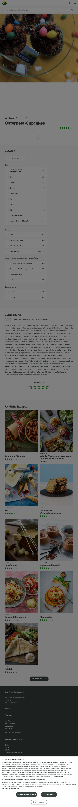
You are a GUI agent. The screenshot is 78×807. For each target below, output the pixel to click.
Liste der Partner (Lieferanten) (11, 788)
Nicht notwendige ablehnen (26, 794)
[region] (39, 781)
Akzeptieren (49, 794)
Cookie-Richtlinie (58, 776)
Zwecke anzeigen (39, 802)
